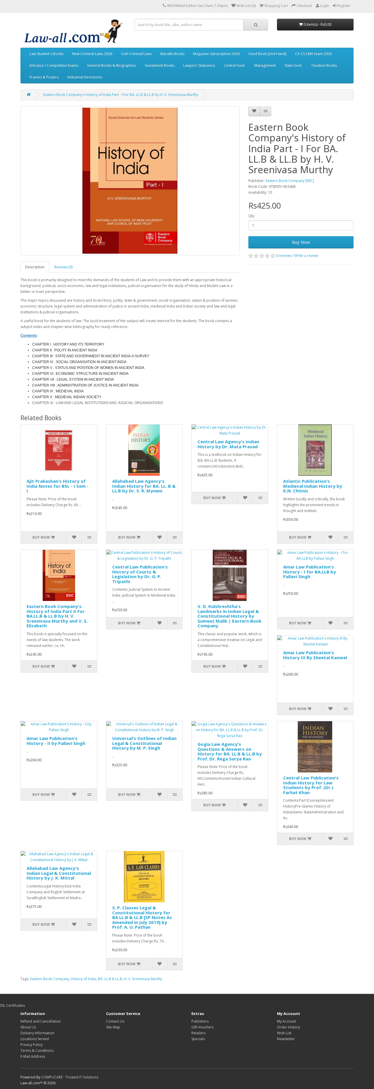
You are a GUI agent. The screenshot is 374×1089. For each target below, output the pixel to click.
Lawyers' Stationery (199, 65)
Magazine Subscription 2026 (216, 53)
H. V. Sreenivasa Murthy (143, 978)
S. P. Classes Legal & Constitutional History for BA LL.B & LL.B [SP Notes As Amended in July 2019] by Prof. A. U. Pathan (142, 917)
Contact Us (115, 1021)
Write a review (306, 255)
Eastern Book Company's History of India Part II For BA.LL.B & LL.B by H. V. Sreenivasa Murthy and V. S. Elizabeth (57, 615)
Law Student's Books (46, 53)
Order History (288, 1027)
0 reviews (284, 255)
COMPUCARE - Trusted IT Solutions (69, 1077)
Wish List (284, 1032)
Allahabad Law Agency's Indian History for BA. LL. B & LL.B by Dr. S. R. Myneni (144, 486)
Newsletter (286, 1038)
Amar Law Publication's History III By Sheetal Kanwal (315, 655)
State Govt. (293, 65)
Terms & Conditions (36, 1050)
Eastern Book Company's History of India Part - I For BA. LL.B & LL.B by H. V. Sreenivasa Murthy (120, 94)
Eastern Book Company (49, 978)
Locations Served (34, 1038)
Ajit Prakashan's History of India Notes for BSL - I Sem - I (58, 486)
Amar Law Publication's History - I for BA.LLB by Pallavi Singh (309, 571)
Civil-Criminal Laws (136, 53)
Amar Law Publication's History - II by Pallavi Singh (56, 740)
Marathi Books (172, 53)
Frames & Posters (44, 77)
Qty (251, 215)
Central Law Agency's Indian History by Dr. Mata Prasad (228, 444)
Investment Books (159, 65)
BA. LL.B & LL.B (110, 978)
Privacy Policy (31, 1044)
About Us (28, 1027)
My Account (286, 1021)
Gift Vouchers (202, 1027)
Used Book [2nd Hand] (267, 53)
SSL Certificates (12, 1005)
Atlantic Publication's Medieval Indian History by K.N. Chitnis (312, 486)
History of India (83, 978)
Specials (198, 1038)
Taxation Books (324, 65)
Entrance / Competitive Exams (54, 65)
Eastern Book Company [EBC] (290, 180)
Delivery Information (37, 1032)
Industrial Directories (84, 77)
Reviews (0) (63, 266)
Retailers (198, 1032)
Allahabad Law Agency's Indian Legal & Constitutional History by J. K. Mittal (59, 873)
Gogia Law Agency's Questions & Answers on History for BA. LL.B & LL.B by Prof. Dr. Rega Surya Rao (230, 751)
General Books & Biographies (111, 65)
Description (34, 266)
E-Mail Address (32, 1056)
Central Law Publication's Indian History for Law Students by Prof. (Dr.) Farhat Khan (311, 785)
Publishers (200, 1021)
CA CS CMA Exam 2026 (313, 53)
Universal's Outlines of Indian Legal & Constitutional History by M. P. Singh (144, 743)
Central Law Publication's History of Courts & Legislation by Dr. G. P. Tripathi (140, 574)
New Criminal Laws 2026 (92, 53)
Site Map (113, 1027)
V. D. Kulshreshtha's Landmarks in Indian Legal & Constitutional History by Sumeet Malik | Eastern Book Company (230, 615)
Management (265, 65)
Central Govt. (234, 65)
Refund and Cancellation (40, 1021)
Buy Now (301, 242)
